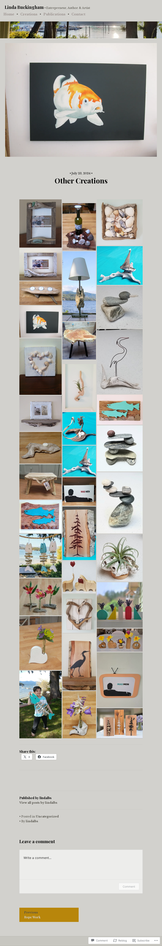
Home (9, 14)
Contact (78, 14)
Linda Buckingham (24, 7)
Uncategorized (47, 816)
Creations (28, 14)
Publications (54, 14)
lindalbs (32, 821)
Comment (129, 886)
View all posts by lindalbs (38, 802)
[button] (40, 223)
